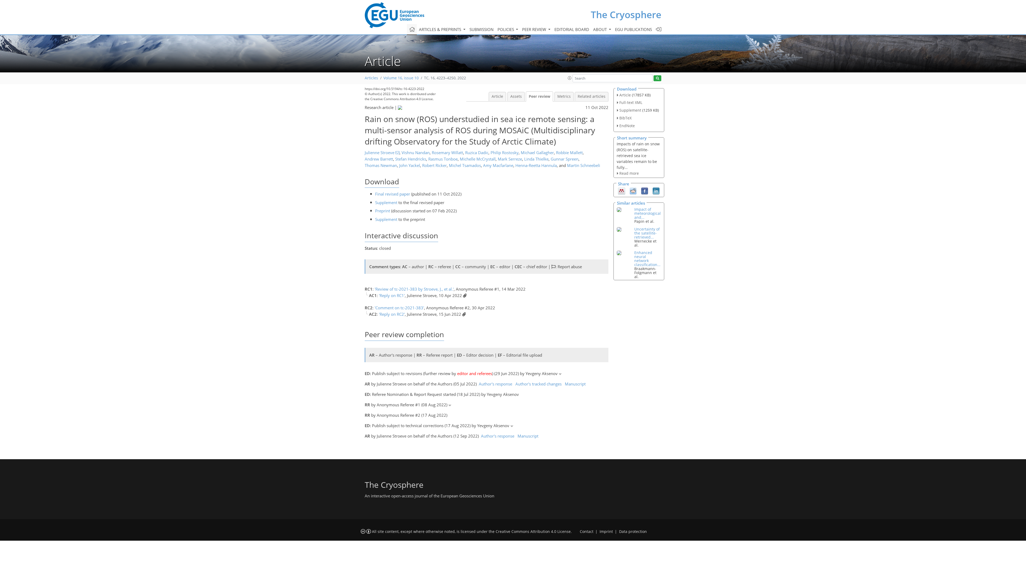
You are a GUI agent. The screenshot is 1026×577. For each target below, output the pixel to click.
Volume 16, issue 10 (401, 78)
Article (497, 96)
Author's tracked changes (538, 384)
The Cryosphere (626, 14)
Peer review (539, 96)
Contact (586, 531)
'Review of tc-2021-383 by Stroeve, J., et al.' (414, 289)
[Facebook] (644, 190)
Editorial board (571, 29)
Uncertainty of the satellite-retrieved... (647, 233)
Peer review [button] (534, 29)
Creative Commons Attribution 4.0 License (533, 531)
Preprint (382, 210)
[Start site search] (657, 78)
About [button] (600, 29)
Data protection (633, 531)
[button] (570, 78)
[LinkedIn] (656, 190)
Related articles (591, 96)
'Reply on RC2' (392, 314)
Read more (629, 173)
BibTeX (625, 117)
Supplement (386, 202)
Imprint (606, 531)
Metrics (564, 96)
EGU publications (633, 29)
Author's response (495, 384)
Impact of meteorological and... (647, 213)
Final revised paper (392, 194)
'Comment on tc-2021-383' (399, 307)
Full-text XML (630, 102)
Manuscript (575, 384)
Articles (371, 78)
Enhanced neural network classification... (647, 258)
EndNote (627, 125)
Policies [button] (506, 29)
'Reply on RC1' (392, 295)
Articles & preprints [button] (440, 29)
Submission (481, 29)
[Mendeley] (621, 190)
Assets (516, 96)
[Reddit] (633, 190)
